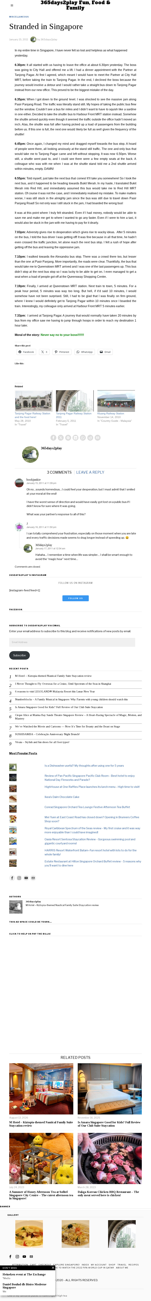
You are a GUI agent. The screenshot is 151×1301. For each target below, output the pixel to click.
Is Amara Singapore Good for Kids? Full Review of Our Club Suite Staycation (59, 707)
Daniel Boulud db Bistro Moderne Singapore (24, 1286)
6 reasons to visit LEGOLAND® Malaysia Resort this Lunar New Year (55, 691)
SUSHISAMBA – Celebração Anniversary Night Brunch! (47, 734)
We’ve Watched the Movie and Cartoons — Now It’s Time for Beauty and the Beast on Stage (67, 726)
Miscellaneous (19, 17)
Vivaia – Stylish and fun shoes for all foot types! (42, 742)
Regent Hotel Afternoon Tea (25, 1292)
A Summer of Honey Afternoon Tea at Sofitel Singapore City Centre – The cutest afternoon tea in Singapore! (41, 1195)
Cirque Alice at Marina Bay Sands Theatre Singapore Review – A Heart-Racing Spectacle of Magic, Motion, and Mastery (78, 717)
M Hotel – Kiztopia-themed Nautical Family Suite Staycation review (53, 675)
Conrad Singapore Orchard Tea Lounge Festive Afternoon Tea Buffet (87, 807)
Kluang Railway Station (110, 413)
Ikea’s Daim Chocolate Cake (62, 797)
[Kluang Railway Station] (116, 401)
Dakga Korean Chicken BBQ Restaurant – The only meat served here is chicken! (108, 1193)
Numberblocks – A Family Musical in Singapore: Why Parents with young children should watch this (71, 699)
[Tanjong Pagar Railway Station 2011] (75, 401)
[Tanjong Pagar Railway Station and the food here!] (33, 401)
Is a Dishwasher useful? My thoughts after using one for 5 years (84, 765)
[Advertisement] (75, 963)
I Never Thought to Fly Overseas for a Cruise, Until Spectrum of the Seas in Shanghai (63, 683)
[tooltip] (53, 438)
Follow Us (75, 598)
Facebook (15, 609)
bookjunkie (34, 479)
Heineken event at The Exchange (24, 1274)
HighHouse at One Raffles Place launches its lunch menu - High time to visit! (92, 787)
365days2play (49, 39)
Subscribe (19, 655)
